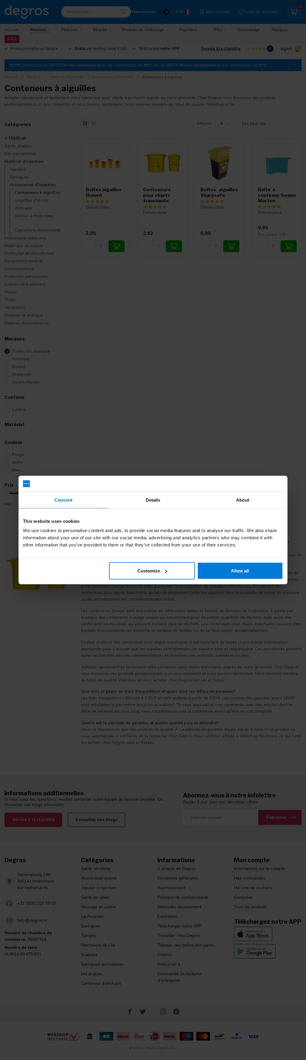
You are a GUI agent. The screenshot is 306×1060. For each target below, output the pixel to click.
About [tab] (242, 499)
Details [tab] (153, 499)
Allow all (240, 570)
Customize (148, 570)
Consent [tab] (63, 499)
